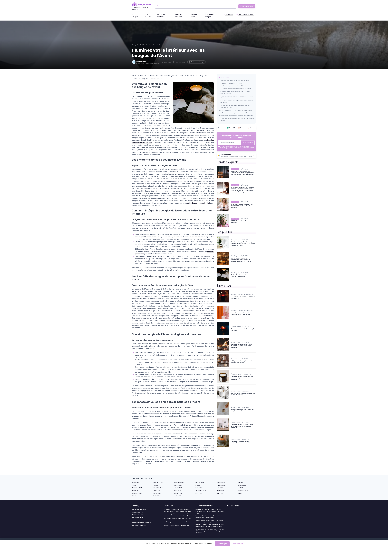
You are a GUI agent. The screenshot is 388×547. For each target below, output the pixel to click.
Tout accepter (222, 544)
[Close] (230, 268)
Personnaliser (238, 544)
